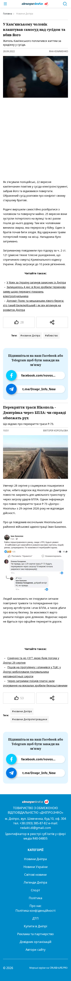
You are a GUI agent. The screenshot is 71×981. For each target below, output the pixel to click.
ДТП (35, 918)
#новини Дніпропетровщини (29, 719)
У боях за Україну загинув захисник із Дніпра (36, 282)
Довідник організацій (35, 942)
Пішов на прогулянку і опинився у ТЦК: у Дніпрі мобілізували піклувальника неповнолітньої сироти (32, 672)
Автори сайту (35, 949)
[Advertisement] (35, 138)
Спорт (35, 890)
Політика (35, 898)
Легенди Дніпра (35, 882)
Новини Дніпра (35, 859)
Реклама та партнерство (35, 934)
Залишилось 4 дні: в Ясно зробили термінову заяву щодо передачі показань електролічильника (34, 291)
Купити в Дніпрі (35, 926)
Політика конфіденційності (36, 910)
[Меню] (5, 4)
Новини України (35, 867)
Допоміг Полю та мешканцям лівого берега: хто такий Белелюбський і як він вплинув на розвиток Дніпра (33, 305)
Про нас (36, 906)
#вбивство (51, 335)
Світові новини (35, 874)
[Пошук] (65, 4)
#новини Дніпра (30, 335)
